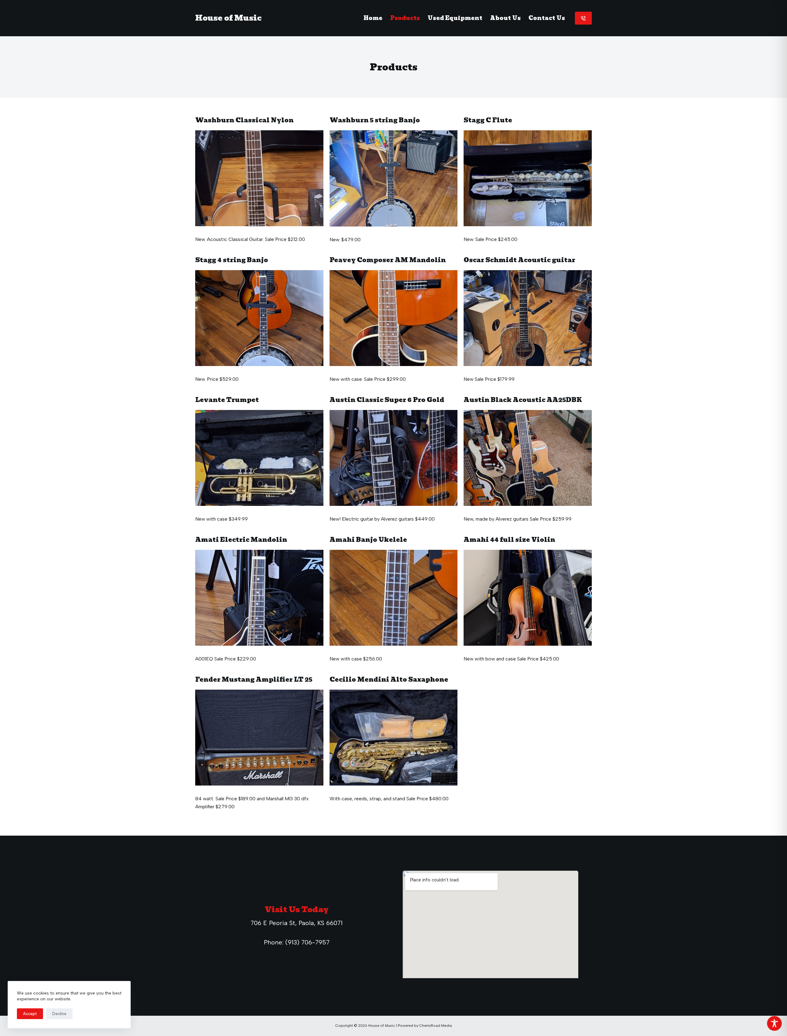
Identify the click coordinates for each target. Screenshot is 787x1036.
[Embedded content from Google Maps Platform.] (490, 924)
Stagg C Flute (488, 120)
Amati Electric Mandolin (241, 540)
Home (372, 18)
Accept (30, 1013)
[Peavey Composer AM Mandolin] (394, 318)
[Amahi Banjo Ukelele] (394, 598)
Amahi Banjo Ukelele (368, 540)
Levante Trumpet (227, 400)
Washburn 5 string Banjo (375, 120)
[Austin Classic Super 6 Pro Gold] (394, 458)
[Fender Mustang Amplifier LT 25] (259, 738)
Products (405, 18)
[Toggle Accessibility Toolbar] (774, 1023)
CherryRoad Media (435, 1025)
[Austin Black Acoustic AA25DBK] (528, 458)
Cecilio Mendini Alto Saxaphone (389, 679)
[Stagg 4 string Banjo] (259, 318)
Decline (59, 1013)
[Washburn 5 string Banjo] (394, 178)
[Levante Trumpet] (259, 458)
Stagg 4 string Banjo (231, 260)
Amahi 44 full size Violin (509, 540)
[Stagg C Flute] (528, 178)
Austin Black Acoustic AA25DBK (523, 400)
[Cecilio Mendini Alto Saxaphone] (394, 738)
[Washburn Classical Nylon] (259, 178)
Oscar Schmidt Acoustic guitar (519, 260)
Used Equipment (455, 18)
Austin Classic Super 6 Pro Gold (387, 400)
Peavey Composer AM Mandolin (388, 260)
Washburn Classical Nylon (244, 120)
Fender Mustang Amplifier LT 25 (253, 679)
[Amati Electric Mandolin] (259, 598)
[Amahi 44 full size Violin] (528, 598)
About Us (505, 18)
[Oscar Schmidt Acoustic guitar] (528, 318)
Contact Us (546, 18)
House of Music (228, 18)
